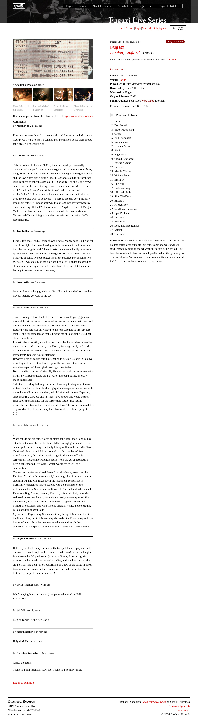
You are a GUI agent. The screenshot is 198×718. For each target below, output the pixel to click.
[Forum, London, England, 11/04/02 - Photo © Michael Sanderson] (43, 101)
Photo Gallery (124, 6)
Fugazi (117, 47)
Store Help (147, 28)
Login (138, 28)
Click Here (171, 59)
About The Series (101, 6)
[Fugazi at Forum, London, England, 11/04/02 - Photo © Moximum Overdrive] (83, 101)
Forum (122, 79)
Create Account (127, 28)
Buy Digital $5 (175, 41)
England (132, 52)
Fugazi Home (145, 6)
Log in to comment (23, 682)
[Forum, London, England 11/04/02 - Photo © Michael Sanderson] (22, 101)
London (116, 52)
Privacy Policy (182, 710)
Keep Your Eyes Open (154, 701)
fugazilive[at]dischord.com (79, 116)
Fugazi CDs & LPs (169, 6)
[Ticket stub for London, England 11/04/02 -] (53, 79)
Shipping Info (160, 28)
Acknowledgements (179, 706)
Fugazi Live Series (76, 6)
